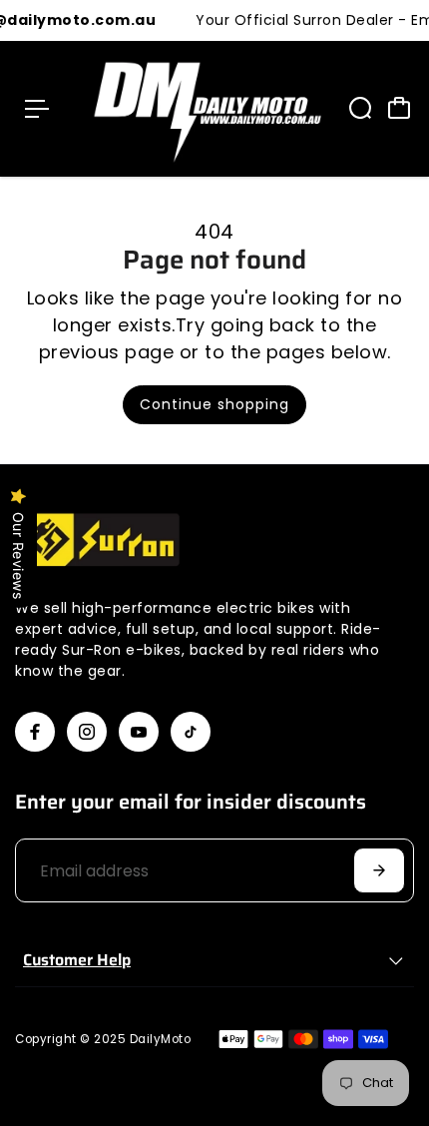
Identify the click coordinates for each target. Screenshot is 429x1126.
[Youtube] (139, 732)
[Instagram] (87, 732)
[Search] (360, 108)
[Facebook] (35, 732)
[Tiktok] (191, 732)
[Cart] (399, 108)
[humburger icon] (37, 109)
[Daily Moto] (201, 109)
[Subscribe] (379, 870)
